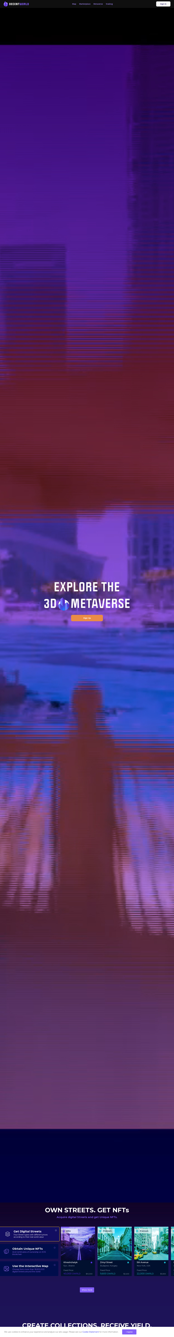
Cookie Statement (90, 1332)
